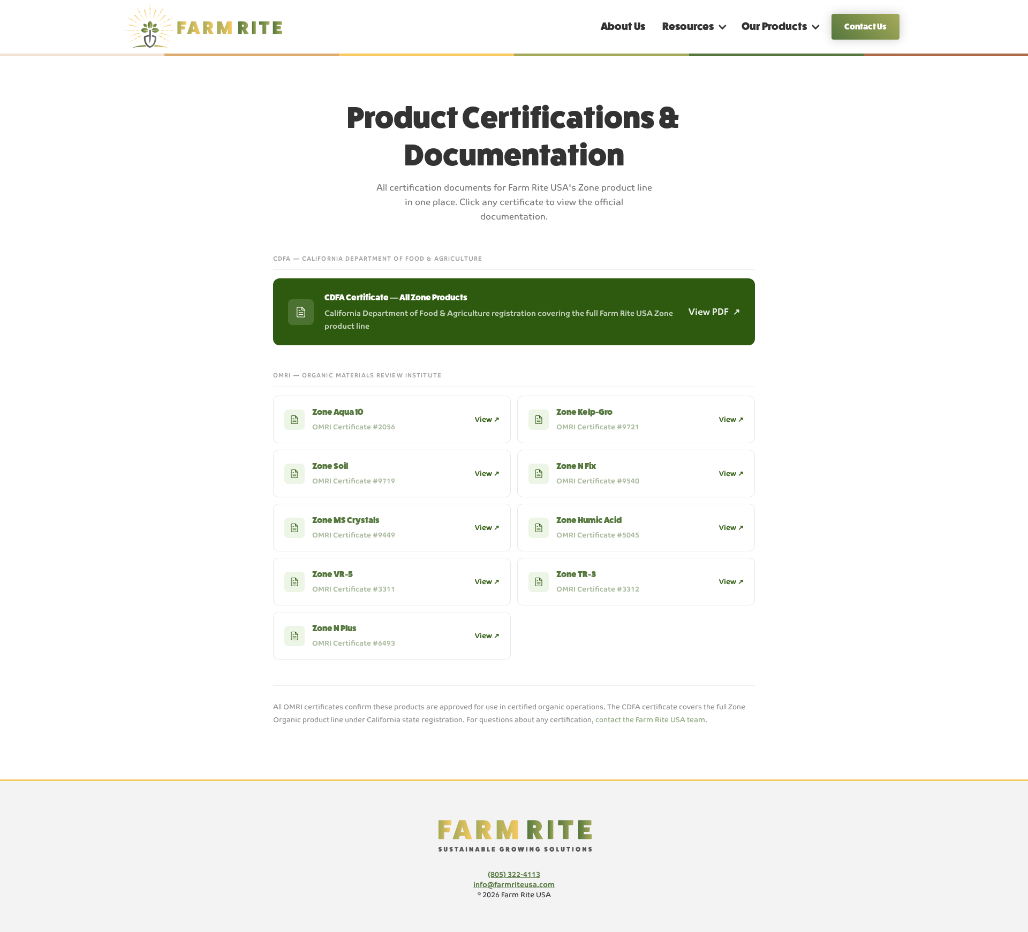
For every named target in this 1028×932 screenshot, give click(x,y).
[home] (208, 27)
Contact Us (865, 26)
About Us (623, 26)
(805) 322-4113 (514, 874)
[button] (693, 26)
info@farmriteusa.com (514, 884)
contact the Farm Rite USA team (650, 719)
